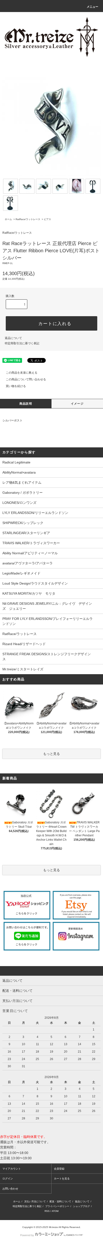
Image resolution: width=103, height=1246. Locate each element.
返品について (13, 338)
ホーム (8, 219)
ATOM (55, 1211)
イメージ (77, 403)
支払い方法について (35, 1201)
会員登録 (59, 1168)
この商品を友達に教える (21, 372)
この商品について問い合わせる (26, 379)
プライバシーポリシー (57, 1206)
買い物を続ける (16, 386)
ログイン (7, 1178)
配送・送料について (60, 1201)
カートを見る (62, 1178)
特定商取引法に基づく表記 (22, 343)
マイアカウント (11, 1168)
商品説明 (25, 403)
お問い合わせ (10, 1188)
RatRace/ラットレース (28, 219)
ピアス (47, 219)
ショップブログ (81, 1206)
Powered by (27, 1235)
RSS (47, 1211)
